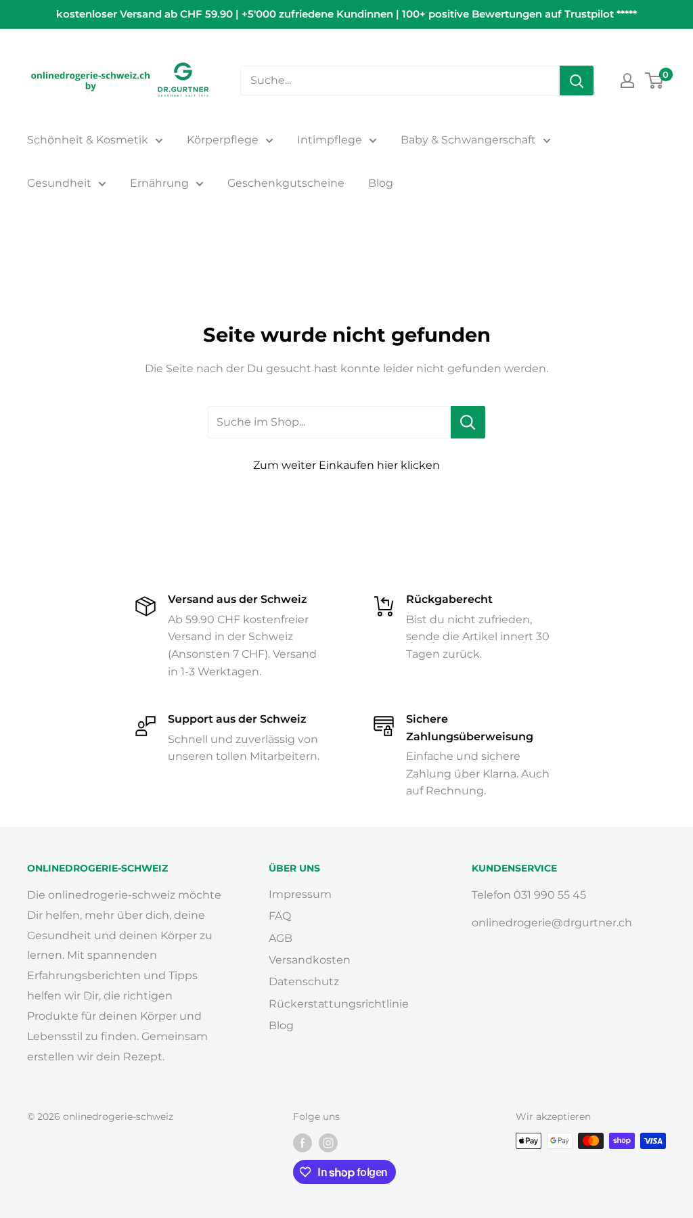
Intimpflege (329, 139)
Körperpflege (223, 139)
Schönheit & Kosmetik (87, 139)
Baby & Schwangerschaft (468, 139)
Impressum (300, 894)
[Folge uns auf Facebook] (302, 1142)
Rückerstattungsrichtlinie (339, 1003)
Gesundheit (59, 183)
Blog (380, 183)
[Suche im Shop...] (468, 422)
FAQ (280, 915)
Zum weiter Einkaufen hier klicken (346, 465)
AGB (280, 938)
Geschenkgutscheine (285, 183)
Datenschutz (304, 981)
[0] (654, 80)
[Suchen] (577, 80)
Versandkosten (310, 959)
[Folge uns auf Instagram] (328, 1142)
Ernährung (159, 183)
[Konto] (627, 80)
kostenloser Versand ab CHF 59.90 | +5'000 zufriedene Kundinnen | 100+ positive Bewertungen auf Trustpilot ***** (346, 13)
